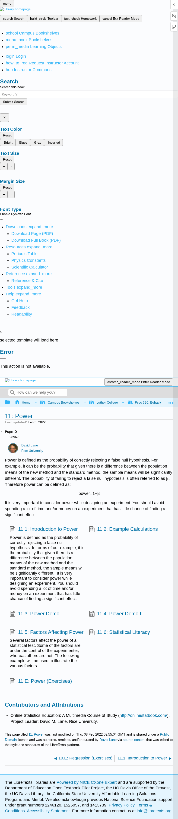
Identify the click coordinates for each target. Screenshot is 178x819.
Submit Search (14, 102)
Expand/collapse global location (170, 401)
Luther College (107, 402)
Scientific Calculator (29, 267)
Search (12, 392)
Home (26, 402)
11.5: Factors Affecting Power (50, 632)
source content (134, 740)
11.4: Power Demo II (120, 614)
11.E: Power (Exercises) (45, 681)
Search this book (12, 87)
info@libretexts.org (154, 811)
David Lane (29, 445)
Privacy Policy (121, 805)
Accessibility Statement (48, 811)
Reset (7, 135)
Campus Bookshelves (63, 402)
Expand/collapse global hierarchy (10, 402)
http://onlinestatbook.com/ (143, 715)
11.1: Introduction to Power (47, 529)
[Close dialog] (3, 358)
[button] (20, 307)
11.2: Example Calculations (127, 529)
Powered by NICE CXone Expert (87, 782)
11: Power (36, 734)
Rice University (32, 450)
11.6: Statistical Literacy (123, 632)
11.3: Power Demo (38, 614)
